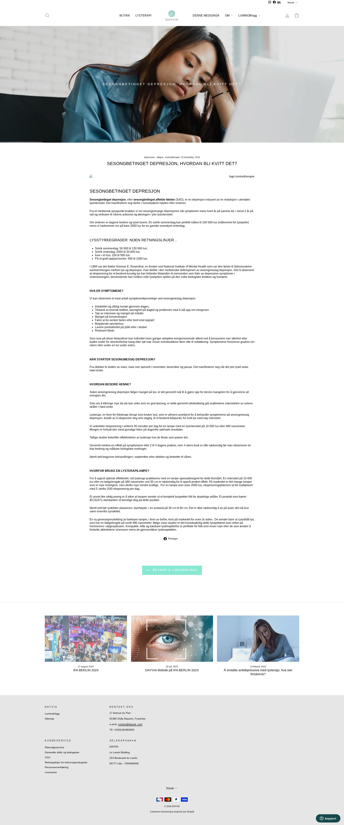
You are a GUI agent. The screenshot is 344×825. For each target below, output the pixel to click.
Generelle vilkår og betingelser (62, 752)
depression (149, 157)
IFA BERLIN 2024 (86, 670)
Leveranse (51, 772)
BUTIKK (125, 15)
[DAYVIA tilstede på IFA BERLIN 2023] (172, 638)
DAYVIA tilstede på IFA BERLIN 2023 (172, 670)
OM (227, 15)
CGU (47, 757)
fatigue (160, 157)
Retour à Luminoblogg (174, 570)
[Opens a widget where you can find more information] (328, 818)
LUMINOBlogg (248, 15)
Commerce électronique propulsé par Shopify (172, 811)
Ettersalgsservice (54, 747)
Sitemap (49, 718)
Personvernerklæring (56, 767)
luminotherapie (172, 157)
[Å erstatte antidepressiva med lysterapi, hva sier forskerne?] (258, 638)
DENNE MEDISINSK (206, 15)
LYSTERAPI (143, 15)
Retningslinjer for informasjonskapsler (66, 762)
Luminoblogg (52, 713)
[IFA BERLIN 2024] (86, 638)
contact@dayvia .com (130, 724)
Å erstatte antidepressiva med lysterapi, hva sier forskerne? (258, 672)
